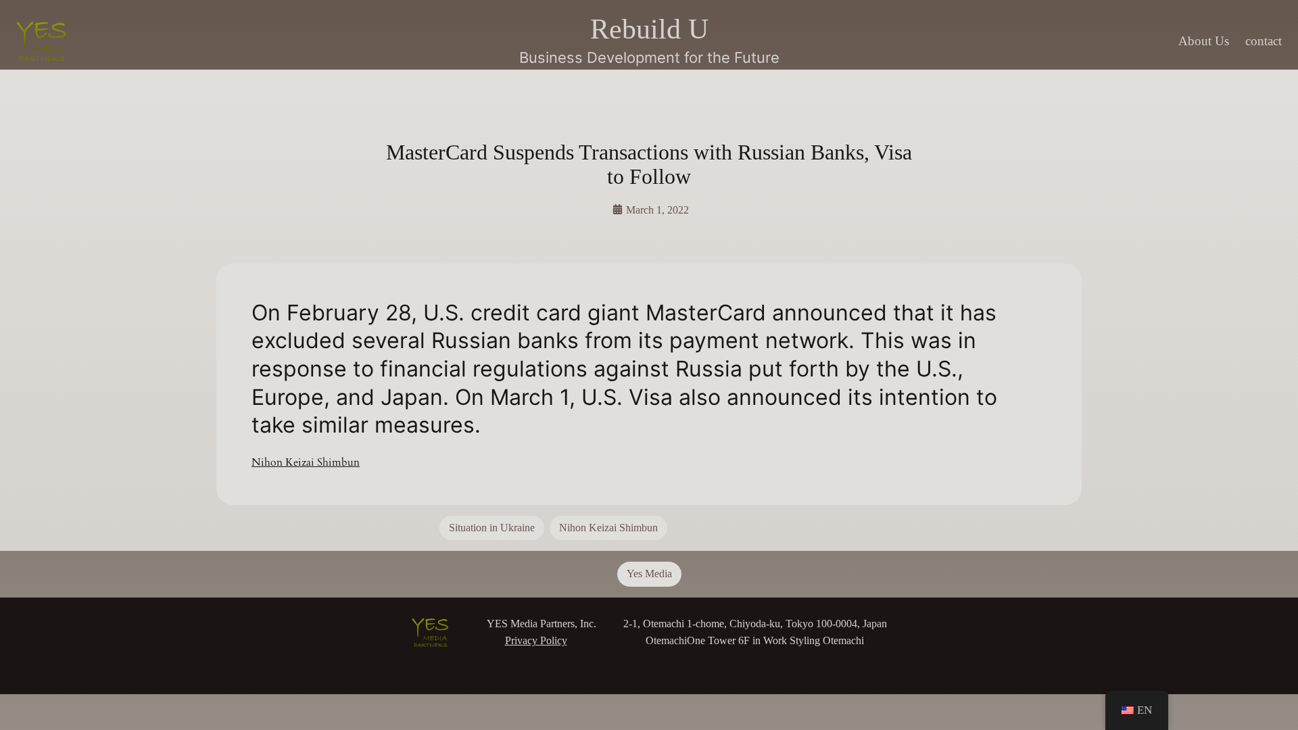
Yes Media (649, 573)
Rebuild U (649, 29)
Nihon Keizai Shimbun (305, 462)
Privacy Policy (536, 640)
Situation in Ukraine (492, 527)
